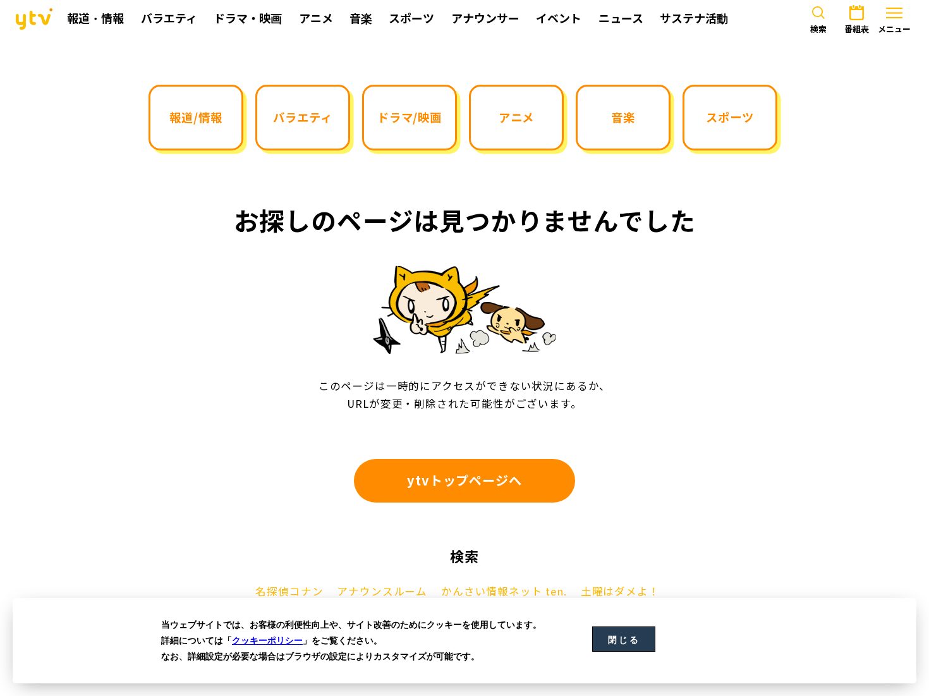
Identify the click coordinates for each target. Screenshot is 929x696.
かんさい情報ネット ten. (504, 592)
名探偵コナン (289, 592)
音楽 (623, 117)
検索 (818, 29)
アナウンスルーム (382, 592)
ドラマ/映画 (409, 117)
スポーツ (729, 117)
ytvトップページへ (464, 480)
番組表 (856, 29)
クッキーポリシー (267, 640)
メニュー (894, 29)
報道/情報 (195, 117)
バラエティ (302, 117)
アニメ (516, 117)
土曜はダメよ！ (620, 592)
